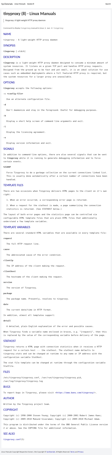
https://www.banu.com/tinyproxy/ (75, 392)
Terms (72, 452)
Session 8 (30, 4)
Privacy (80, 452)
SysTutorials (7, 4)
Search (108, 4)
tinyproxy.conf (12, 439)
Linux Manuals (19, 4)
